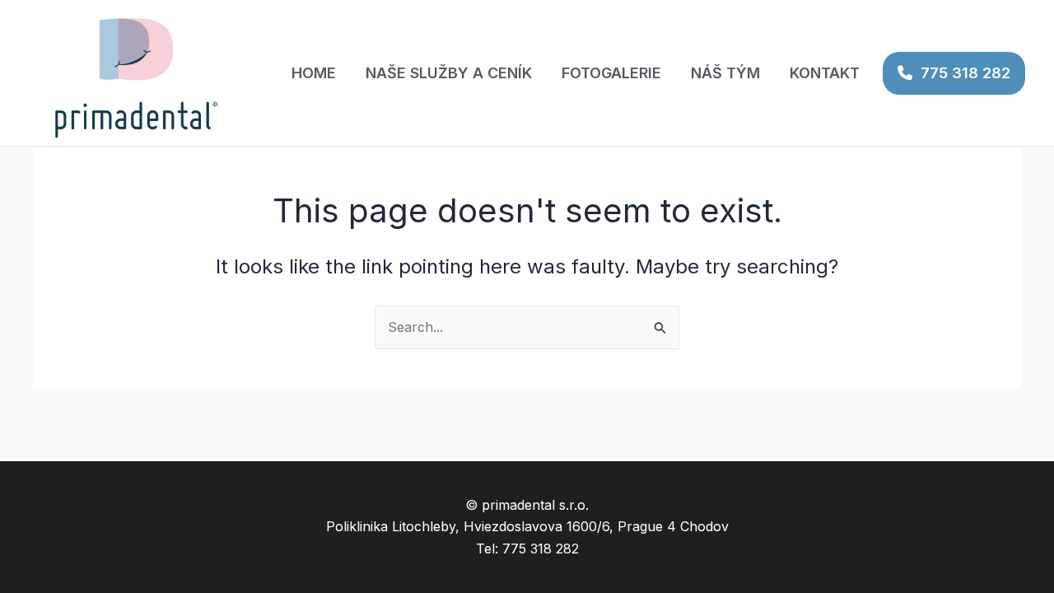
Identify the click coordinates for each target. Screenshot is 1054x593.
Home (313, 73)
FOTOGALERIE (611, 73)
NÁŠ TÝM (725, 73)
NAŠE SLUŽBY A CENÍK (449, 73)
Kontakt (825, 73)
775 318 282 (965, 73)
